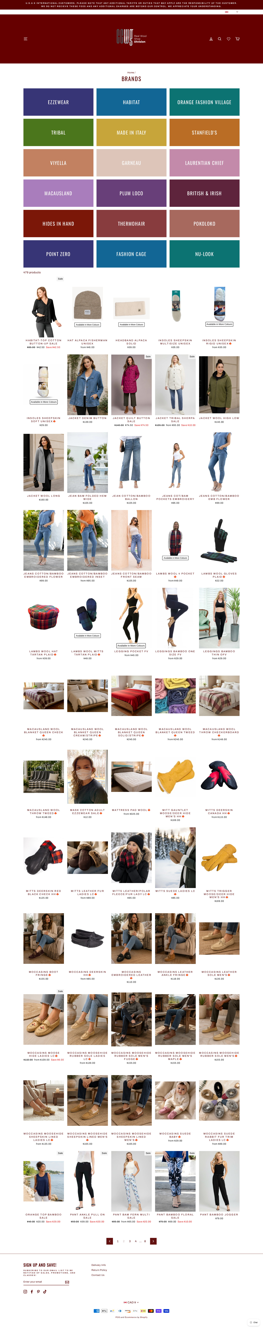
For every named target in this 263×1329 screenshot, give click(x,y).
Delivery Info (98, 1265)
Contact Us (98, 1275)
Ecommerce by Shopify (136, 1317)
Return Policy (99, 1270)
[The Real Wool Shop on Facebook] (32, 1291)
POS (118, 1317)
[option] (131, 5)
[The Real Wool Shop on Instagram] (25, 1291)
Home (130, 72)
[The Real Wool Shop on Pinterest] (38, 1291)
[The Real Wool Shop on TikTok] (45, 1291)
